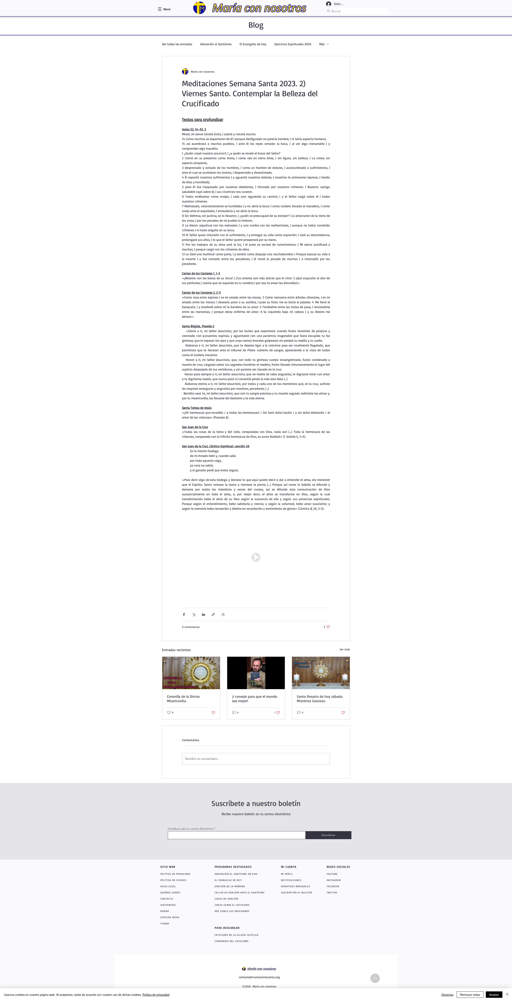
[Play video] (256, 557)
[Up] (375, 978)
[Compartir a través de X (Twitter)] (194, 614)
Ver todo (345, 649)
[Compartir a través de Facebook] (184, 614)
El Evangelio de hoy (253, 44)
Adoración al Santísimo (216, 44)
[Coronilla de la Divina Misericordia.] (191, 673)
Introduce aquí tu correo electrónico (191, 828)
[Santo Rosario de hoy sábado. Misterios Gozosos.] (321, 673)
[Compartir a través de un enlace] (213, 614)
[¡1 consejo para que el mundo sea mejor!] (256, 673)
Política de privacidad (155, 995)
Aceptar (494, 995)
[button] (167, 9)
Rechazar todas (470, 995)
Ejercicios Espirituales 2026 (292, 44)
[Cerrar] (507, 994)
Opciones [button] (447, 995)
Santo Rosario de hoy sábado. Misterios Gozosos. (320, 698)
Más (322, 44)
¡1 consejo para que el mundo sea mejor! (254, 698)
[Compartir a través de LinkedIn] (203, 614)
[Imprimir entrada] (223, 614)
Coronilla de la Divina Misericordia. (183, 698)
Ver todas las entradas (177, 44)
